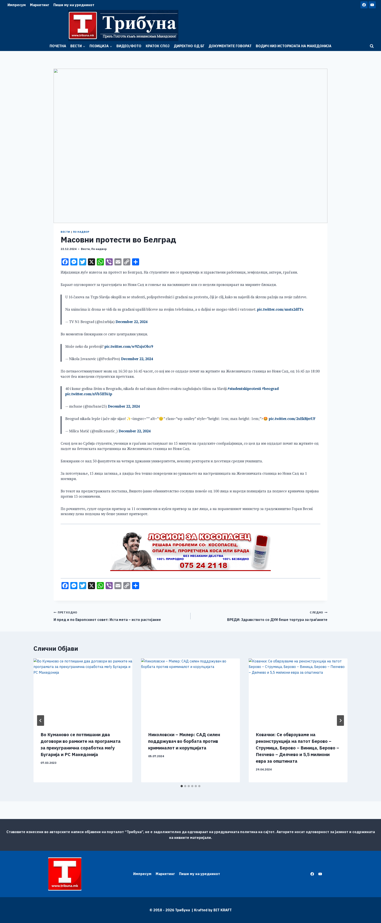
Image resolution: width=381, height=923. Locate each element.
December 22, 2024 (132, 321)
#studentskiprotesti (244, 388)
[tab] (182, 786)
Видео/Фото (128, 46)
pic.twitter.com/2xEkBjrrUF (292, 418)
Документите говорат (230, 46)
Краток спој (158, 46)
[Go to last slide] (40, 720)
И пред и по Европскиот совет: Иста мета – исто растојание (107, 616)
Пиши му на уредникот (73, 5)
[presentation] (83, 691)
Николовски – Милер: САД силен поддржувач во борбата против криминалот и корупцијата (184, 741)
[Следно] (340, 720)
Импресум (16, 5)
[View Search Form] (372, 46)
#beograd (270, 388)
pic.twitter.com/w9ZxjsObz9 (129, 346)
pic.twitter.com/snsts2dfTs (280, 309)
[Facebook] (364, 4)
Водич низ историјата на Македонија (293, 46)
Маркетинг (39, 5)
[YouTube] (372, 4)
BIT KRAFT (222, 910)
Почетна (58, 46)
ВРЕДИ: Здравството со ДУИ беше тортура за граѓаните (277, 616)
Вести (65, 231)
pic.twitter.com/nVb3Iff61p (88, 394)
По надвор (81, 231)
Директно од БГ (189, 46)
